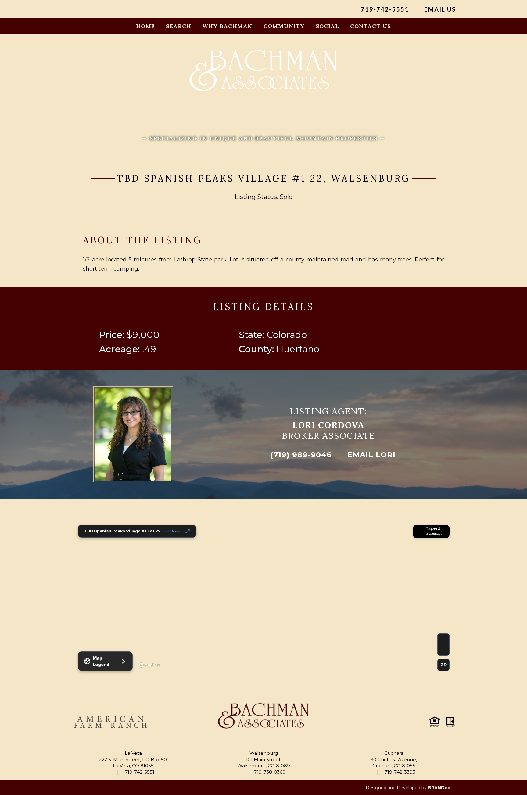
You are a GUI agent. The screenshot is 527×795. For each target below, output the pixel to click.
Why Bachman (227, 26)
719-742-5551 (384, 9)
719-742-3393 (399, 772)
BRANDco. (440, 787)
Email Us (439, 9)
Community (284, 26)
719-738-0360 (269, 772)
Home (145, 26)
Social (327, 26)
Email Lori (370, 454)
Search (178, 26)
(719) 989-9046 (300, 454)
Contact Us (370, 26)
